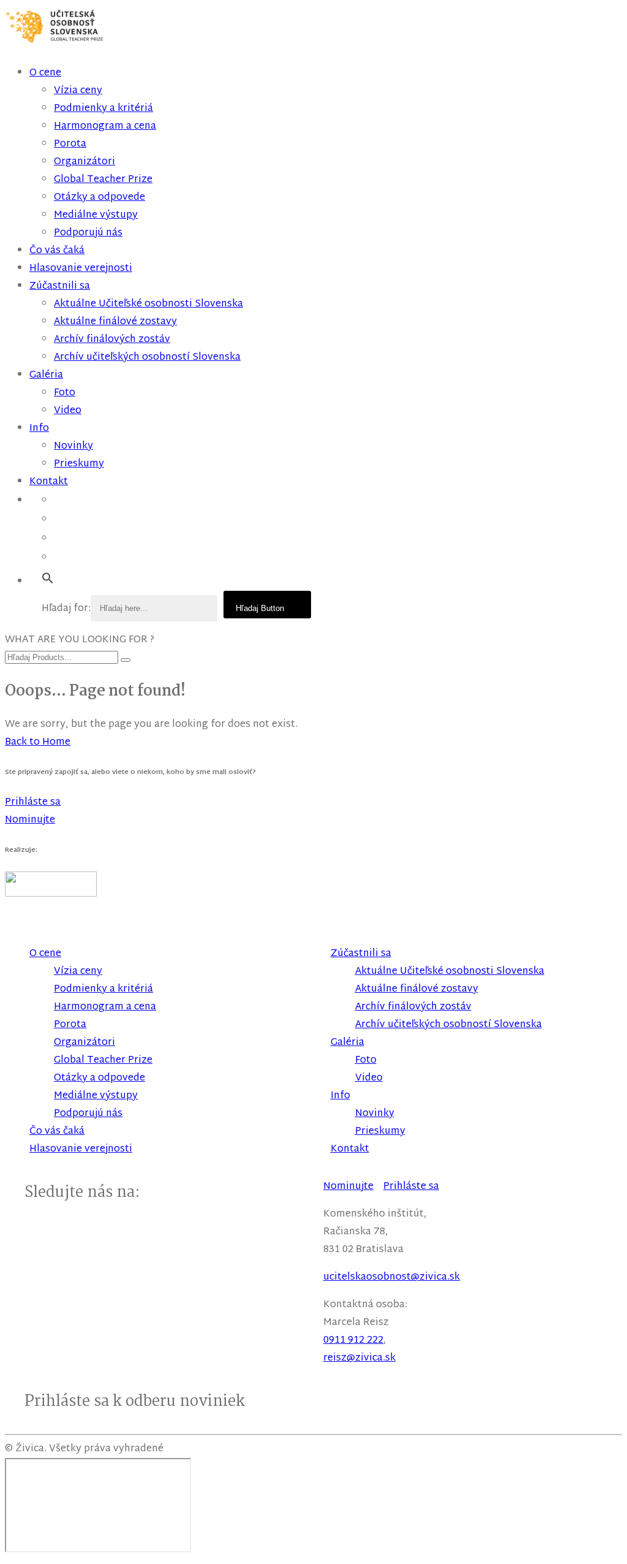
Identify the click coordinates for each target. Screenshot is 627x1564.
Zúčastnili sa (59, 286)
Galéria (46, 375)
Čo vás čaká (56, 251)
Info (39, 429)
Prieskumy (79, 464)
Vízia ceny (78, 91)
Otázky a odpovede (99, 198)
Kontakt (48, 482)
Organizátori (84, 162)
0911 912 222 (353, 1341)
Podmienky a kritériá (103, 109)
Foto (64, 393)
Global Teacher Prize (103, 180)
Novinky (73, 446)
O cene (45, 73)
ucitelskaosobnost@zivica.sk (391, 1277)
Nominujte (348, 1187)
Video (67, 411)
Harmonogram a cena (105, 126)
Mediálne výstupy (96, 215)
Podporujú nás (88, 233)
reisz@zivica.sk (359, 1358)
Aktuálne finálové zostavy (115, 322)
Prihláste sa (411, 1187)
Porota (70, 144)
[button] (48, 579)
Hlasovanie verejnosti (80, 269)
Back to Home (37, 742)
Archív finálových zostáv (112, 340)
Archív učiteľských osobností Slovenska (147, 357)
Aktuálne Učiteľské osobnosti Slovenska (148, 304)
